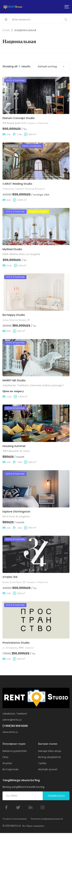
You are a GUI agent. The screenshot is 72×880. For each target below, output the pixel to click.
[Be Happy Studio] (36, 292)
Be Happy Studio (14, 315)
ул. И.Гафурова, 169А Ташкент (18, 647)
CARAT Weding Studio (17, 184)
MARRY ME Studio (14, 380)
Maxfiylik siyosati (47, 769)
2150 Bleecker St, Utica (16, 451)
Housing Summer (14, 446)
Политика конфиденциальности (47, 818)
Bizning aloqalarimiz (49, 757)
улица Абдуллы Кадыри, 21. (16, 320)
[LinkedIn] (30, 807)
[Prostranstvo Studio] (36, 620)
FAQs (5, 757)
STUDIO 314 (10, 577)
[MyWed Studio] (36, 226)
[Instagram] (42, 807)
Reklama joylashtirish (15, 751)
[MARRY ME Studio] (36, 357)
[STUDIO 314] (36, 554)
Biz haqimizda (10, 769)
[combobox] (51, 66)
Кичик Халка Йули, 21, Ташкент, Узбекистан (25, 582)
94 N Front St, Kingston (16, 516)
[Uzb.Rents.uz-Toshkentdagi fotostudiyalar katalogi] (13, 6)
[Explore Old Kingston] (36, 488)
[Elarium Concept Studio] (36, 95)
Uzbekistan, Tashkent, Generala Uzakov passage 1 (33, 385)
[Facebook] (6, 807)
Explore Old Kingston (16, 511)
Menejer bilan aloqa (49, 751)
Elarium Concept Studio (19, 118)
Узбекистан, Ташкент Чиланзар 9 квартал (24, 188)
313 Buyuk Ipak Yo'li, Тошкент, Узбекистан (25, 123)
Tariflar (42, 763)
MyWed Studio (12, 249)
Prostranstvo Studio (16, 643)
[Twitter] (18, 807)
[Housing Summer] (36, 423)
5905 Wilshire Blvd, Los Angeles (21, 254)
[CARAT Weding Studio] (36, 161)
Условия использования (14, 818)
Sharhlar (7, 763)
